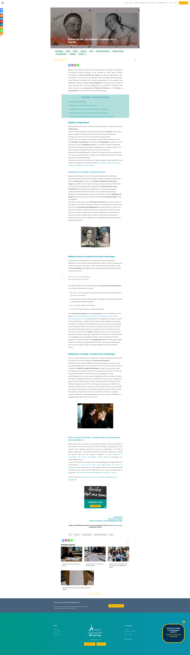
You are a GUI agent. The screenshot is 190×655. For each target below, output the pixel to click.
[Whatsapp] (78, 65)
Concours (83, 51)
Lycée (91, 51)
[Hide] (0, 36)
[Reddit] (1, 15)
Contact (126, 629)
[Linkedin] (1, 18)
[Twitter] (1, 12)
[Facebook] (69, 65)
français (77, 535)
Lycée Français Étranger (102, 51)
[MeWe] (1, 24)
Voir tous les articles (95, 594)
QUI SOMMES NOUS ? (161, 2)
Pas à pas (56, 632)
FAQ (171, 2)
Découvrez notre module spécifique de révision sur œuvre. (96, 472)
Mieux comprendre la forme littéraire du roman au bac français (92, 117)
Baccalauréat (59, 51)
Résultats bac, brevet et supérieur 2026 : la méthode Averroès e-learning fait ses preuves (118, 565)
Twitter (115, 525)
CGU (126, 632)
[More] (1, 33)
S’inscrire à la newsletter (116, 606)
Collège (75, 51)
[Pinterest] (1, 21)
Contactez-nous (90, 644)
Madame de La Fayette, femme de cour (84, 105)
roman (111, 535)
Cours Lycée (56, 629)
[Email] (75, 65)
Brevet (68, 51)
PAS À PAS (150, 2)
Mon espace (183, 2)
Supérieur (81, 54)
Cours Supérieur (57, 631)
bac (70, 535)
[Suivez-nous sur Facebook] (99, 639)
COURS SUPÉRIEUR (140, 2)
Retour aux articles (61, 60)
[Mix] (1, 27)
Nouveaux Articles (61, 54)
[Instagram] (72, 65)
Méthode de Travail (118, 51)
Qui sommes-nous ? (58, 634)
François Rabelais (86, 535)
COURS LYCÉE (129, 2)
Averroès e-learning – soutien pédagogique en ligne (105, 521)
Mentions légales (128, 634)
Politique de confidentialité (130, 631)
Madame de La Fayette (100, 535)
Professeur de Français (115, 519)
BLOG (175, 2)
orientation (72, 54)
